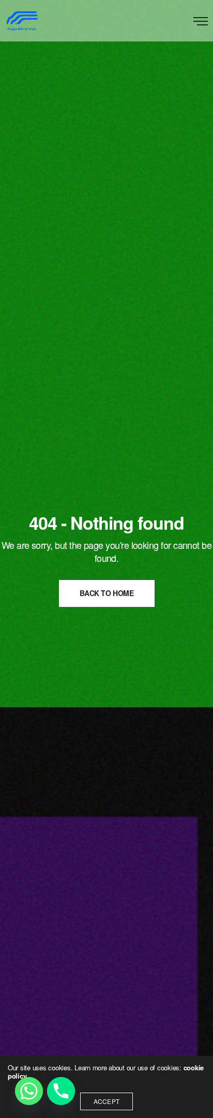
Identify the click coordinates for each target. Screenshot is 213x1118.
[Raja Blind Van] (22, 20)
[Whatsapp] (29, 1091)
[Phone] (61, 1091)
